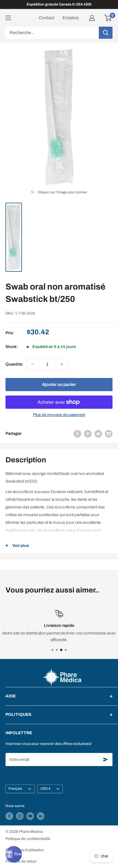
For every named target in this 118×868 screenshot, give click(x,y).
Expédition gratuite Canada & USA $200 (59, 4)
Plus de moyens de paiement (59, 415)
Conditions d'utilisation (24, 850)
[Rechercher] (106, 33)
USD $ (45, 789)
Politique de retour (21, 861)
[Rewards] (13, 854)
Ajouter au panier (59, 384)
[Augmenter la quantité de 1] (62, 364)
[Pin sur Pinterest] (88, 434)
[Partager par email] (109, 434)
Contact (46, 17)
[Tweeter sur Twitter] (98, 434)
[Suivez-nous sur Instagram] (20, 816)
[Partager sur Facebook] (77, 434)
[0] (108, 18)
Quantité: (14, 364)
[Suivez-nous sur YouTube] (30, 816)
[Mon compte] (92, 18)
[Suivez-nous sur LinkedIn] (40, 816)
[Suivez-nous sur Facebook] (9, 816)
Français (15, 789)
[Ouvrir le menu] (8, 18)
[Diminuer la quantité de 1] (32, 364)
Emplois (71, 17)
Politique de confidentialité (27, 839)
